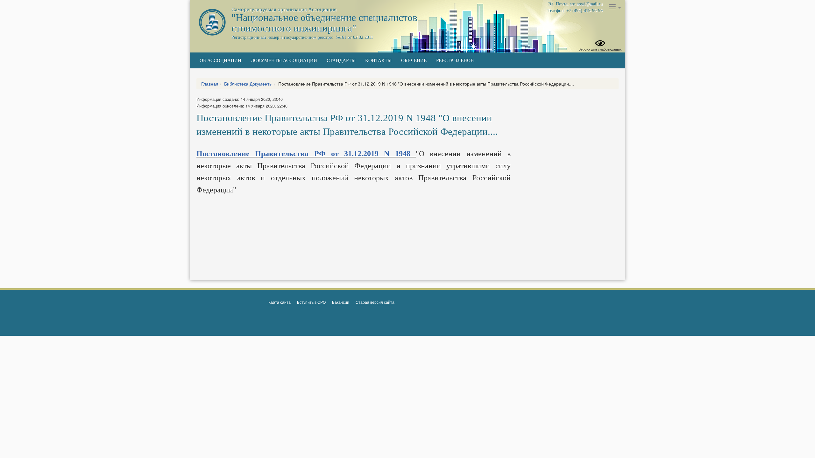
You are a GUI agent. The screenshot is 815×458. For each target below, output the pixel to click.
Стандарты (341, 60)
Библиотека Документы (248, 83)
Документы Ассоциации (284, 60)
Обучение (414, 60)
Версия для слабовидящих (600, 49)
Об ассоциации (220, 60)
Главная (209, 83)
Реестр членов (455, 60)
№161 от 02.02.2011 (353, 37)
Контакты (378, 60)
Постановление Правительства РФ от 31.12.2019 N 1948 (306, 153)
